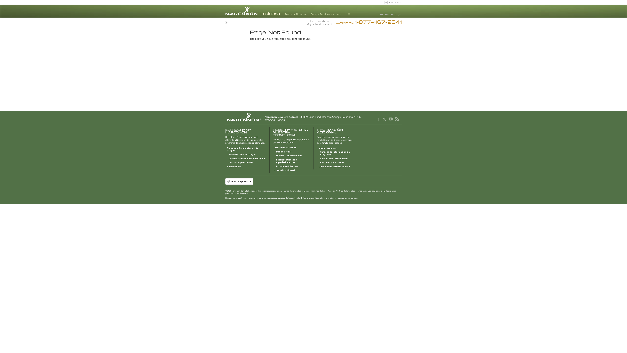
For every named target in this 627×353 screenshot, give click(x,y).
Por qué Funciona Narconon (326, 14)
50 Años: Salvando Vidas (289, 155)
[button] (313, 181)
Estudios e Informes (287, 166)
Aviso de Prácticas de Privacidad (341, 191)
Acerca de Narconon (285, 147)
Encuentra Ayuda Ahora (318, 22)
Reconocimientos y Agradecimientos (286, 161)
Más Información (328, 148)
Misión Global (283, 152)
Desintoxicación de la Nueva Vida (247, 158)
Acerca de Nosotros (295, 14)
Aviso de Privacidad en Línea (296, 191)
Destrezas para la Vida (241, 162)
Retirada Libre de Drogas (242, 154)
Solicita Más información (334, 158)
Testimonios (234, 166)
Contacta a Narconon (332, 162)
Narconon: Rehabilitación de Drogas (242, 149)
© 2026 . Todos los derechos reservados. (253, 191)
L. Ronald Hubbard (284, 170)
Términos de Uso (318, 191)
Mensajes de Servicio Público (334, 166)
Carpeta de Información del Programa (335, 153)
